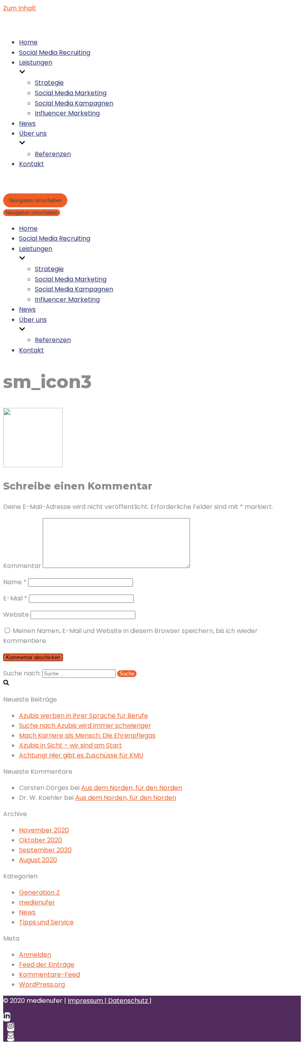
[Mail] (10, 1036)
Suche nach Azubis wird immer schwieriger (85, 725)
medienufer (37, 902)
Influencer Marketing (67, 113)
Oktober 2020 (40, 840)
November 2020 (44, 830)
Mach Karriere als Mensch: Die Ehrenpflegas (87, 735)
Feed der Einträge (46, 964)
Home (28, 42)
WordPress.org (42, 984)
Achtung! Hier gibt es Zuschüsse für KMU (81, 755)
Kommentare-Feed (49, 974)
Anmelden (35, 954)
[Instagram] (10, 1026)
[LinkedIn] (6, 1016)
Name (15, 582)
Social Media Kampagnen (74, 103)
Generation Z (39, 892)
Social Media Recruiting (54, 52)
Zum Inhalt (19, 8)
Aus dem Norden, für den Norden (131, 787)
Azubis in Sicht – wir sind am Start (70, 745)
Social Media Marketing (70, 93)
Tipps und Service (46, 922)
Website (16, 614)
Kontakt (31, 163)
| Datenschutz (127, 1000)
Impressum (86, 1000)
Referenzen (53, 154)
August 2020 (38, 859)
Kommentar (22, 565)
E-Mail (15, 598)
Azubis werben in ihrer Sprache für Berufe (83, 715)
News (27, 123)
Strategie (49, 82)
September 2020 (45, 850)
